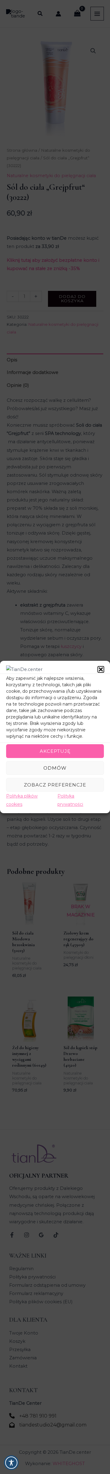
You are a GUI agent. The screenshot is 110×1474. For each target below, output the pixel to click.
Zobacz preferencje (55, 785)
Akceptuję (55, 751)
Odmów (55, 768)
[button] (101, 669)
